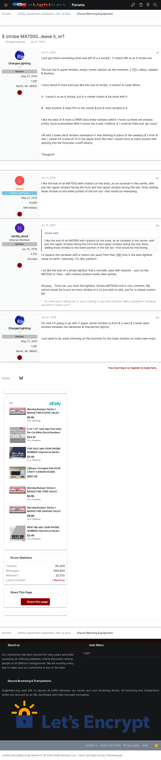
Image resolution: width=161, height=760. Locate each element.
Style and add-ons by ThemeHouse (100, 755)
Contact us (91, 745)
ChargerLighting (15, 41)
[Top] (151, 745)
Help (145, 745)
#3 (157, 225)
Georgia (32, 258)
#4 (157, 317)
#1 (157, 52)
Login (86, 653)
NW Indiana (30, 207)
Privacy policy (131, 745)
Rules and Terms (111, 745)
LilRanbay (58, 580)
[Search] (155, 4)
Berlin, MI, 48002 (26, 86)
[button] (6, 4)
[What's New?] (148, 4)
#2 (157, 178)
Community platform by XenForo (39, 755)
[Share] (152, 53)
